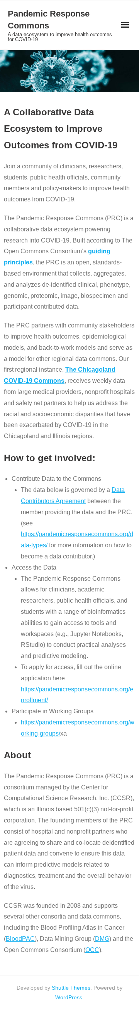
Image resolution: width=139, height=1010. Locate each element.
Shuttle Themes (71, 988)
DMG (102, 938)
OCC (92, 950)
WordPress (68, 997)
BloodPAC (20, 938)
